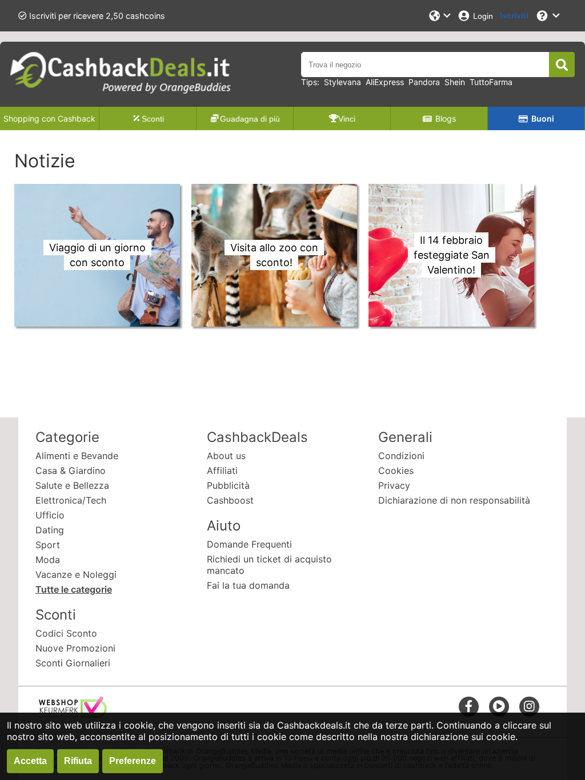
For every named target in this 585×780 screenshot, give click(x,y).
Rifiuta (78, 761)
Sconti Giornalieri (72, 663)
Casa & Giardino (70, 470)
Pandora (424, 82)
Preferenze (132, 761)
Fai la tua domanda (248, 585)
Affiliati (222, 470)
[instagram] (529, 706)
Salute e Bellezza (72, 485)
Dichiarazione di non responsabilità (454, 500)
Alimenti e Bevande (76, 455)
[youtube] (499, 706)
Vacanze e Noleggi (76, 574)
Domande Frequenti (249, 544)
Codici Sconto (66, 633)
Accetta (30, 761)
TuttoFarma (491, 82)
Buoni (542, 118)
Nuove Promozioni (75, 648)
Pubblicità (228, 485)
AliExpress (385, 82)
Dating (49, 530)
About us (226, 455)
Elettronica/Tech (70, 500)
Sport (47, 544)
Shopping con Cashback (49, 118)
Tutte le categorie (73, 589)
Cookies (396, 470)
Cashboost (230, 500)
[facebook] (468, 706)
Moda (47, 559)
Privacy (394, 485)
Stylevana (342, 82)
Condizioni (401, 455)
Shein (454, 82)
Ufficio (50, 515)
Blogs (445, 118)
